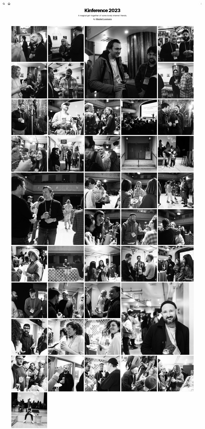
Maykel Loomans (104, 19)
